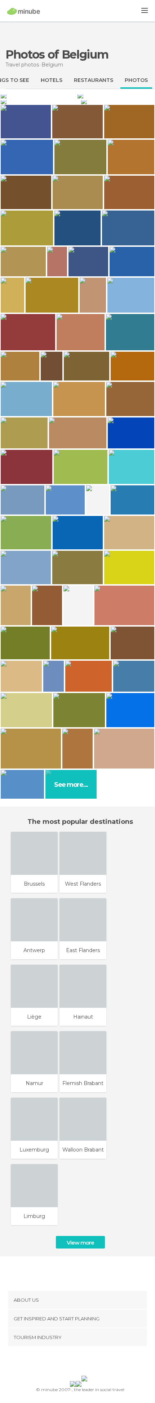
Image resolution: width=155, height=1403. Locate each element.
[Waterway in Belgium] (116, 95)
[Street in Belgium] (38, 95)
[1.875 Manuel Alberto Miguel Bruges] (57, 262)
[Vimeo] (85, 1362)
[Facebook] (66, 1362)
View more (80, 1242)
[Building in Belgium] (117, 101)
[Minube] (23, 11)
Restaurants (93, 80)
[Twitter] (75, 1362)
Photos (136, 80)
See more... (71, 784)
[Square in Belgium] (40, 101)
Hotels (51, 80)
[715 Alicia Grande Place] (51, 366)
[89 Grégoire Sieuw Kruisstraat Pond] (53, 676)
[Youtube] (94, 1362)
